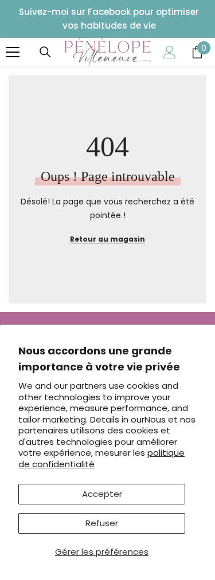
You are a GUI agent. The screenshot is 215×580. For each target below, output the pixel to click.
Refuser (101, 523)
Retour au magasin (107, 239)
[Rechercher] (45, 52)
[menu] (12, 52)
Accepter (102, 494)
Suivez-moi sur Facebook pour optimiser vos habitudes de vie (109, 18)
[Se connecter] (169, 52)
